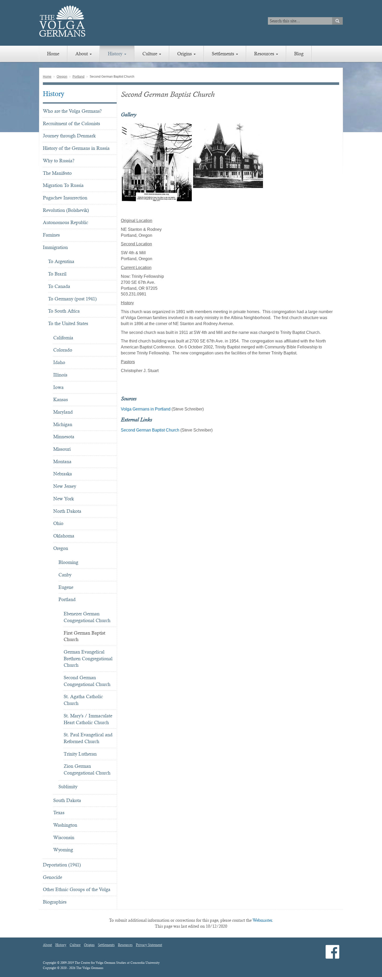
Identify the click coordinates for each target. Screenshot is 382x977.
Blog (299, 53)
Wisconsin (63, 837)
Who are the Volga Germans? (72, 111)
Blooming (68, 562)
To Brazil (57, 274)
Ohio (58, 523)
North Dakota (67, 511)
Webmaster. (263, 920)
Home (53, 53)
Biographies (55, 902)
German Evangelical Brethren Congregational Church (88, 658)
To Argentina (61, 261)
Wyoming (63, 849)
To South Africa (64, 311)
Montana (62, 461)
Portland (78, 76)
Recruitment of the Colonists (71, 123)
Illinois (60, 375)
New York (63, 498)
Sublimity (67, 786)
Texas (58, 812)
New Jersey (64, 486)
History (116, 53)
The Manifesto (57, 173)
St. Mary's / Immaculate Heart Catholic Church (88, 719)
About (82, 53)
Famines (51, 235)
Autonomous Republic (65, 222)
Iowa (58, 387)
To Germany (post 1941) (72, 298)
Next (342, 162)
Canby (64, 574)
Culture (150, 53)
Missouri (62, 449)
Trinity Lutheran (80, 754)
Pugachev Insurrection (65, 197)
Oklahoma (63, 535)
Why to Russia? (58, 160)
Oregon (62, 76)
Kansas (60, 399)
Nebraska (62, 473)
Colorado (62, 350)
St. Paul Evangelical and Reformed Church (88, 738)
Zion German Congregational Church (87, 769)
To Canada (59, 286)
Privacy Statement (149, 945)
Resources (264, 53)
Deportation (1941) (62, 864)
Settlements (223, 53)
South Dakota (67, 800)
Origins (185, 53)
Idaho (59, 362)
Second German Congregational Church (87, 681)
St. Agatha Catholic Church (83, 700)
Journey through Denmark (69, 135)
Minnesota (63, 436)
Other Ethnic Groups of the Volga (76, 889)
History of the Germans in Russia (76, 148)
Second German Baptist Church (150, 430)
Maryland (63, 412)
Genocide (52, 877)
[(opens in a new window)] (332, 956)
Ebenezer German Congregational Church (87, 617)
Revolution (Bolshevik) (66, 210)
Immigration (55, 247)
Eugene (65, 587)
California (63, 337)
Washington (65, 825)
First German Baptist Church (84, 636)
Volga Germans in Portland (145, 409)
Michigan (62, 424)
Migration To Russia (63, 185)
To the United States (68, 323)
